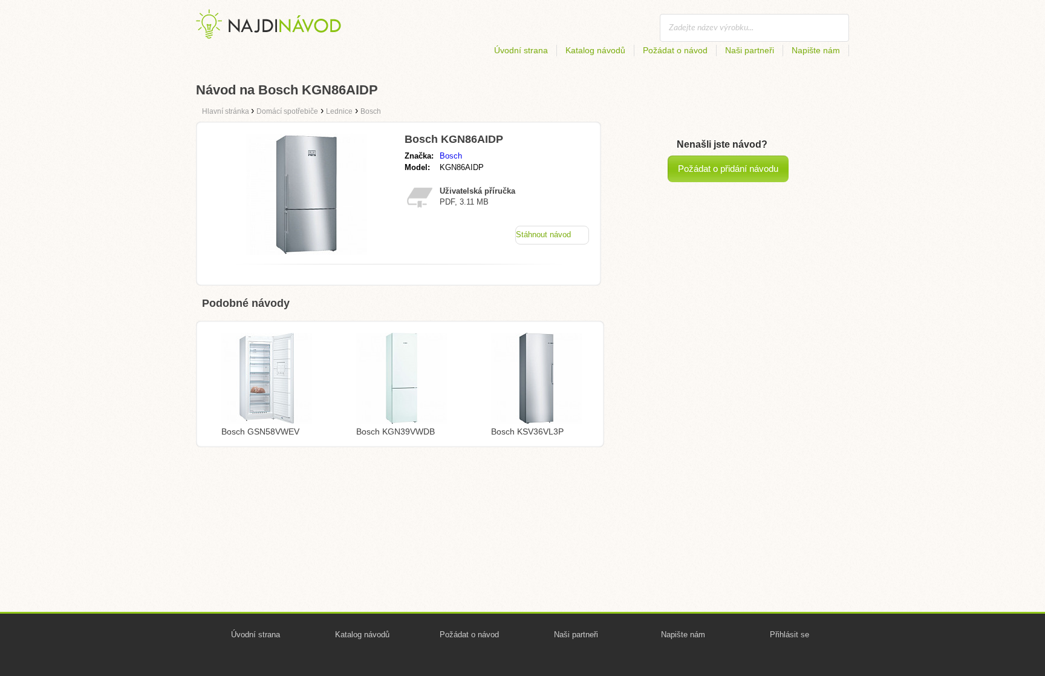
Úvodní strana (521, 50)
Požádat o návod (675, 50)
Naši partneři (749, 50)
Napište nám (816, 50)
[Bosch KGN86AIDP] (306, 251)
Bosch (451, 155)
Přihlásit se (789, 634)
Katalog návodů (595, 50)
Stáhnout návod (543, 234)
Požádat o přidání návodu (728, 168)
